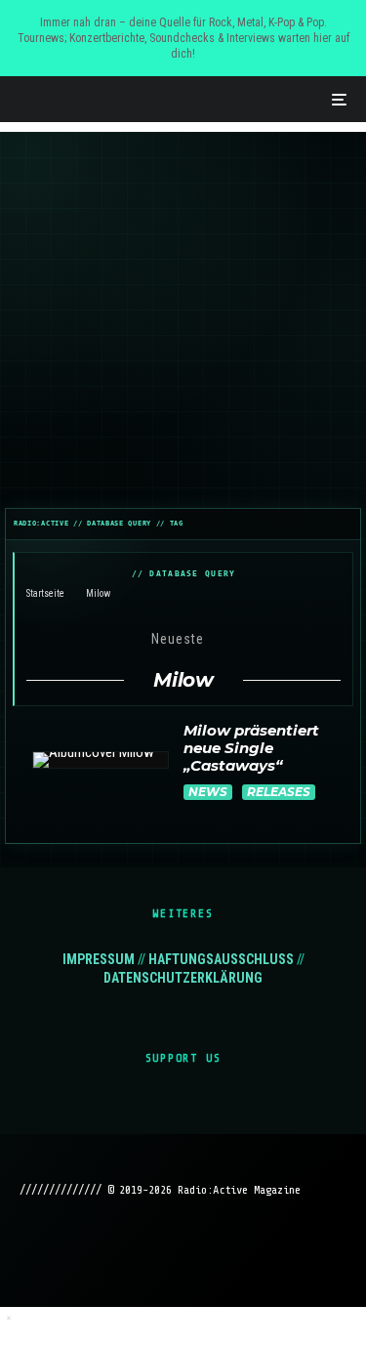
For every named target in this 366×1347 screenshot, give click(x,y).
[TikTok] (221, 1247)
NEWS (207, 791)
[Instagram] (145, 1247)
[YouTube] (183, 1247)
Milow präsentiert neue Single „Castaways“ (251, 748)
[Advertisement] (183, 315)
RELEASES (278, 791)
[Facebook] (107, 1247)
